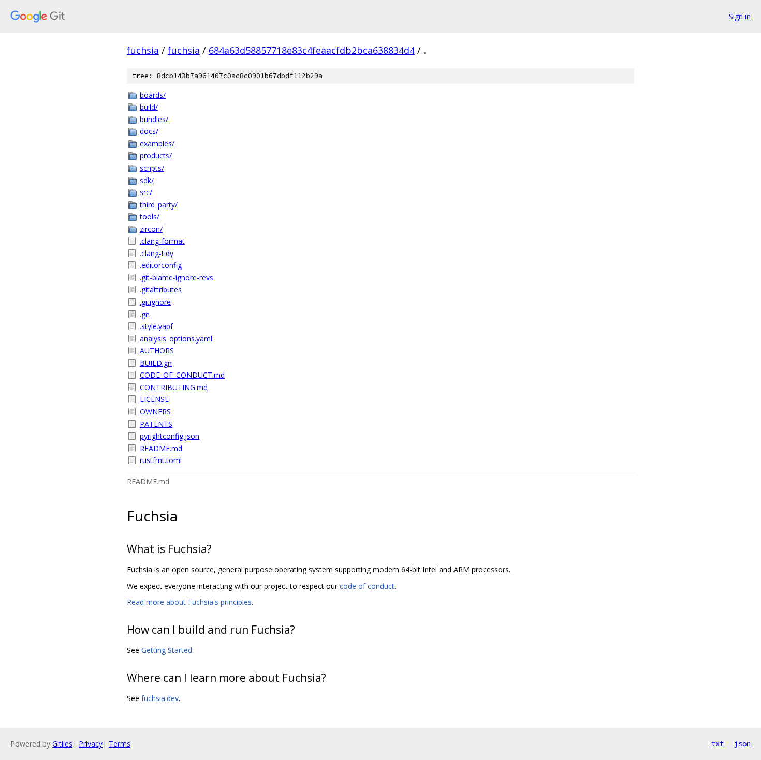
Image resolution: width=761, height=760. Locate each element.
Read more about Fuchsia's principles (189, 602)
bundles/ (154, 119)
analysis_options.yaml (176, 339)
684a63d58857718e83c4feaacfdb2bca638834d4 (312, 50)
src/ (146, 192)
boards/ (153, 95)
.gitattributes (161, 289)
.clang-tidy (156, 253)
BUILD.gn (156, 363)
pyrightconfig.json (169, 436)
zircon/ (151, 229)
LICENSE (154, 399)
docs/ (149, 131)
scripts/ (152, 168)
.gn (145, 314)
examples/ (157, 143)
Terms (119, 744)
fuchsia (143, 50)
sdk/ (147, 180)
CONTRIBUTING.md (174, 387)
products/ (156, 155)
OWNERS (155, 411)
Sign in (740, 16)
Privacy (91, 744)
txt (717, 743)
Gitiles (62, 744)
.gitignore (155, 302)
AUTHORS (157, 350)
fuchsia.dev (160, 698)
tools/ (149, 216)
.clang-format (162, 241)
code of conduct (367, 586)
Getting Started (166, 650)
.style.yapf (156, 326)
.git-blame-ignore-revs (176, 277)
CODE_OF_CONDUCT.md (182, 375)
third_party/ (159, 205)
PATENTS (156, 424)
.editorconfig (161, 265)
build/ (149, 107)
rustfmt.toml (161, 460)
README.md (161, 448)
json (742, 743)
